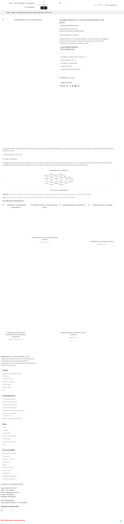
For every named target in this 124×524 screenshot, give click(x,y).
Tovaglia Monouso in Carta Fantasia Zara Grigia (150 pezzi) (44, 238)
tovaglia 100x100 (11, 197)
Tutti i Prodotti (87, 194)
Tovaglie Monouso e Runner (59, 194)
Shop (13, 12)
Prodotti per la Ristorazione (18, 194)
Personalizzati (30, 3)
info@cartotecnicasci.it (11, 492)
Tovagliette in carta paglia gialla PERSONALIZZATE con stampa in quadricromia (16, 334)
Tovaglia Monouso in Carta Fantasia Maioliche (62, 197)
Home (10, 3)
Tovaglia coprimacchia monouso (26, 197)
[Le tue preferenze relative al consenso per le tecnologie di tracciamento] (121, 521)
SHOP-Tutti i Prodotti (19, 3)
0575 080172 (11, 494)
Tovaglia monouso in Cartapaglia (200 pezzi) (102, 241)
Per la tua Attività (29, 7)
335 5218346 (12, 496)
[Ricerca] (43, 7)
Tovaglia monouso (42, 197)
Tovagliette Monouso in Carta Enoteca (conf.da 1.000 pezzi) (73, 333)
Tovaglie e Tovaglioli (44, 194)
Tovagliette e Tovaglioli (75, 194)
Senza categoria (32, 194)
